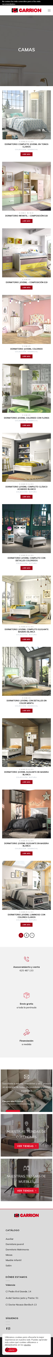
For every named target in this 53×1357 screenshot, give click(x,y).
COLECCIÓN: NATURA (26, 492)
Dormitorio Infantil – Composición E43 (26, 215)
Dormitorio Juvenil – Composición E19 (26, 282)
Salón (9, 1265)
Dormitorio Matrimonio (17, 1249)
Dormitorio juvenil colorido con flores (26, 418)
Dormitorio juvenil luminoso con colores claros (26, 915)
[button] (7, 1349)
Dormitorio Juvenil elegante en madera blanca (26, 844)
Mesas (9, 1254)
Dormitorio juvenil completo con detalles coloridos (26, 559)
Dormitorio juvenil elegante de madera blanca (26, 773)
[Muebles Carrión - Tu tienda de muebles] (26, 10)
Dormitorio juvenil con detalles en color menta (26, 701)
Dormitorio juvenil (15, 1244)
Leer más (26, 154)
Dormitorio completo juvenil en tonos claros (26, 145)
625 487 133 (26, 970)
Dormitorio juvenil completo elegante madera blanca (26, 630)
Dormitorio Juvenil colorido (26, 349)
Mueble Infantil (13, 1260)
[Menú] (49, 10)
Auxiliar (9, 1238)
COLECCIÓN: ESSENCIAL (26, 149)
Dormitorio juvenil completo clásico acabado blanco (26, 487)
